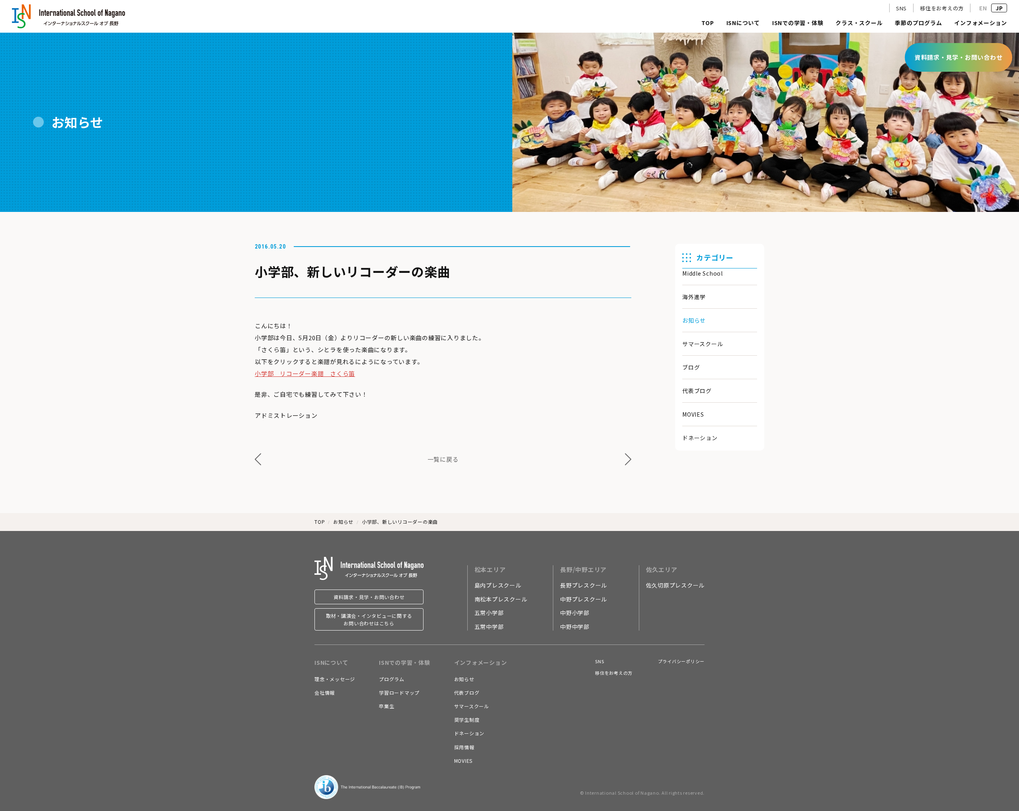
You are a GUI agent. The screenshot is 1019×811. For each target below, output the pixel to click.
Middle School (702, 273)
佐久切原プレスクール (675, 585)
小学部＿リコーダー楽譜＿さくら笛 (305, 373)
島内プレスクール (497, 585)
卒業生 (386, 706)
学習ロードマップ (399, 692)
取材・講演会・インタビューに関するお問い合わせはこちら (369, 619)
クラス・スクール (859, 23)
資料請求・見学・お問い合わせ (369, 597)
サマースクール (702, 344)
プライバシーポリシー (681, 661)
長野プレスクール (583, 585)
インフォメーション (980, 23)
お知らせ (694, 320)
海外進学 (694, 297)
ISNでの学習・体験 (798, 23)
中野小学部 (575, 613)
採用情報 (464, 747)
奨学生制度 (467, 719)
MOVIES (693, 414)
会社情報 (324, 692)
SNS (901, 8)
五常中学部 (489, 627)
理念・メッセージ (334, 679)
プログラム (391, 679)
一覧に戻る (443, 459)
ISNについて (743, 23)
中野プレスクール (583, 599)
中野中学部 (575, 627)
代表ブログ (697, 391)
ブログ (691, 367)
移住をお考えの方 (942, 8)
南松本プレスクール (500, 599)
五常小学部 (489, 613)
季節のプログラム (918, 23)
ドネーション (700, 438)
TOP (707, 23)
